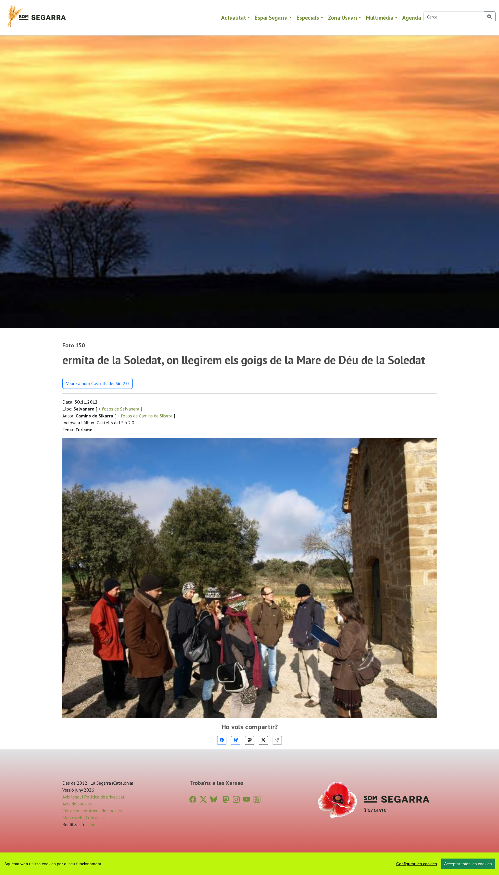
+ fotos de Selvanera (118, 409)
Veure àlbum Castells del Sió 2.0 (97, 383)
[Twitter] (263, 740)
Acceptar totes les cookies (468, 863)
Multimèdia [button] (379, 17)
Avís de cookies (77, 804)
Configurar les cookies (416, 863)
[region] (249, 863)
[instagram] (236, 799)
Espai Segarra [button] (271, 17)
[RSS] (257, 799)
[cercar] (490, 16)
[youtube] (246, 799)
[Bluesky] (235, 740)
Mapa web (72, 817)
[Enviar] (277, 740)
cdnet (91, 824)
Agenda (411, 17)
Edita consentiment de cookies (92, 811)
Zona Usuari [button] (342, 17)
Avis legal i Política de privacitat (93, 797)
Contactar (95, 817)
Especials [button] (308, 17)
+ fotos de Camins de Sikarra (145, 416)
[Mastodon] (249, 740)
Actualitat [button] (233, 17)
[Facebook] (221, 740)
